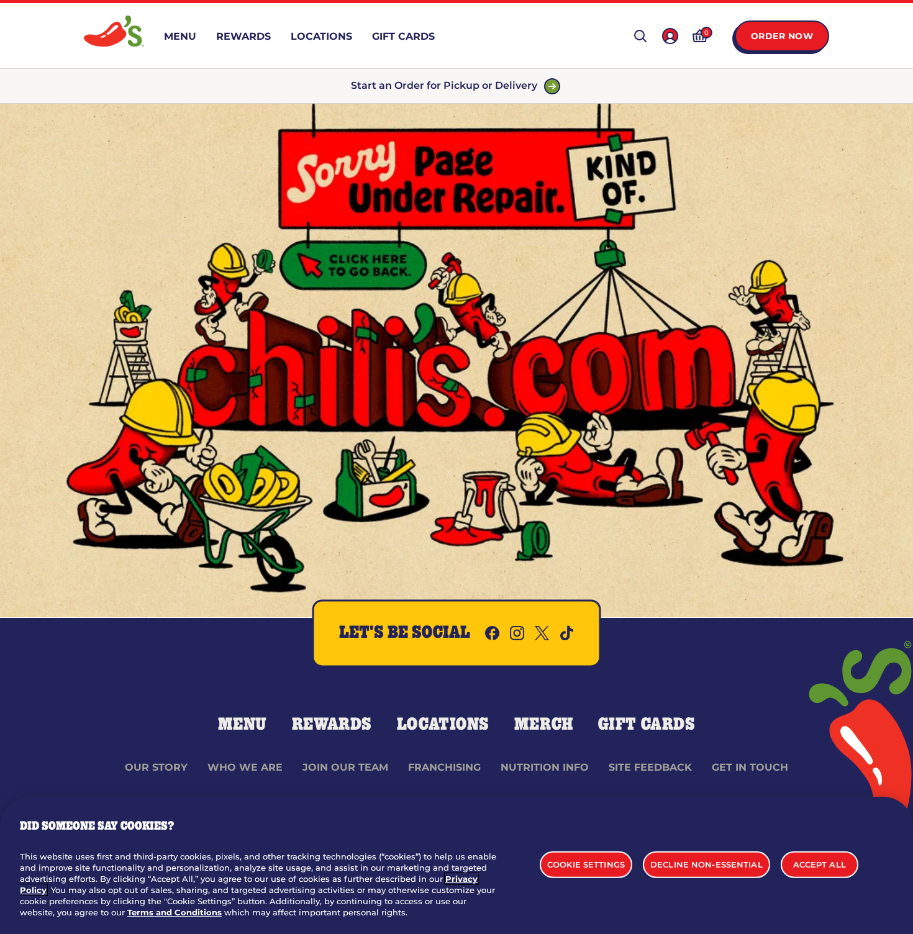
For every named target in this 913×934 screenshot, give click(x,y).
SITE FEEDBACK (650, 767)
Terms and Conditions (174, 912)
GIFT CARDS (647, 724)
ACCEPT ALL (819, 864)
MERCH (543, 724)
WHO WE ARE (245, 767)
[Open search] (640, 36)
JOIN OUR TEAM (345, 767)
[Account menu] (670, 36)
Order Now (782, 36)
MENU (242, 724)
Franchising (444, 767)
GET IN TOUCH (750, 767)
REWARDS (332, 724)
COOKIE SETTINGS (586, 864)
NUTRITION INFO (545, 767)
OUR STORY (156, 767)
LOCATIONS (443, 724)
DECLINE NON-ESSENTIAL (706, 864)
